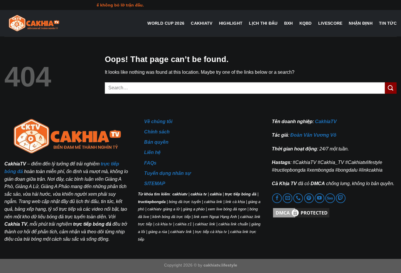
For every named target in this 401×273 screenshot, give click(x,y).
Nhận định (361, 23)
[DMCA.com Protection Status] (301, 212)
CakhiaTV (201, 23)
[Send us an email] (287, 198)
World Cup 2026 (165, 23)
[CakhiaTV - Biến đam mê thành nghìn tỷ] (33, 23)
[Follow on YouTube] (319, 198)
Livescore (330, 23)
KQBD (305, 23)
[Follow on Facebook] (277, 198)
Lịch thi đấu (263, 23)
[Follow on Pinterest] (309, 198)
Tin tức (388, 23)
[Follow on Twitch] (341, 198)
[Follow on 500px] (330, 198)
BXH (288, 23)
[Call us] (298, 198)
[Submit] (391, 88)
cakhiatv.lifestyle (220, 265)
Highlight (231, 23)
